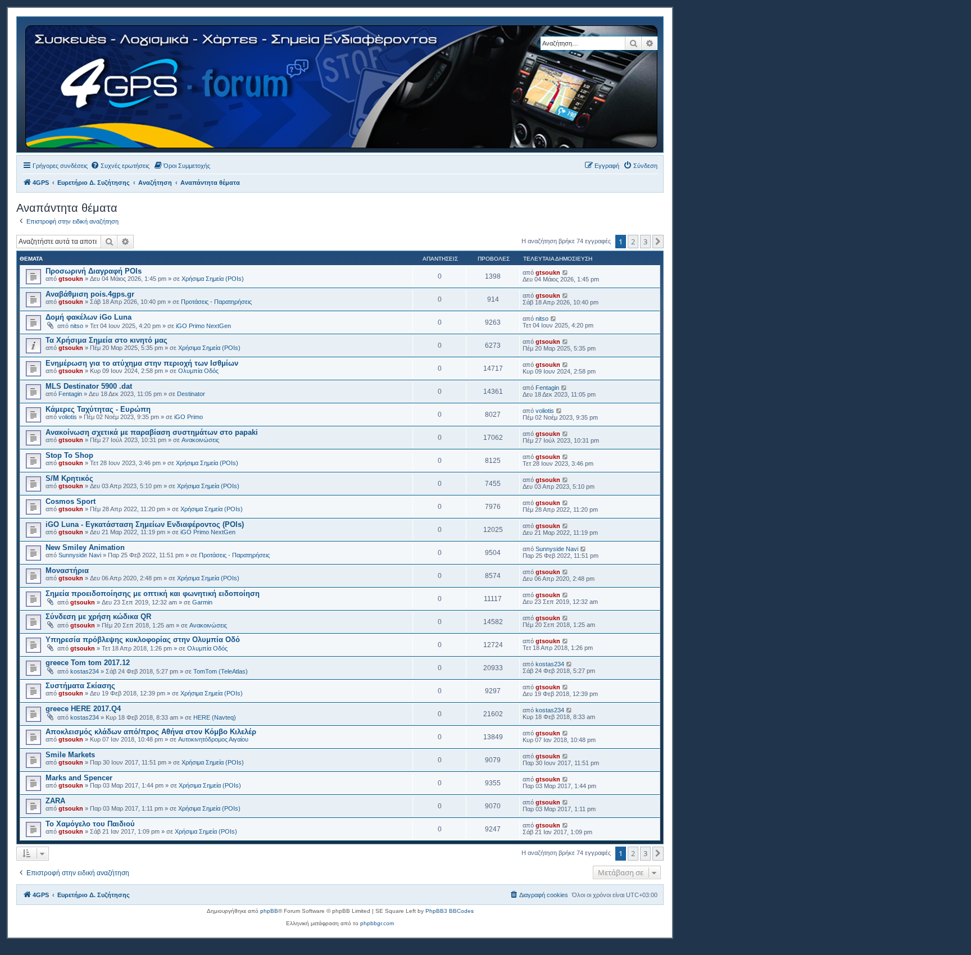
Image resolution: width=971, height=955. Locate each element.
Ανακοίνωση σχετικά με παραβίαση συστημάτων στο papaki (152, 432)
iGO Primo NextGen (203, 325)
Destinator (191, 393)
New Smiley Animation (85, 547)
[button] (658, 241)
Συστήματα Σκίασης (80, 685)
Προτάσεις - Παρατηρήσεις (216, 301)
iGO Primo (188, 416)
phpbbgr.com (377, 923)
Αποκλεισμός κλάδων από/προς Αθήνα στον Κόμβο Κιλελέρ (151, 731)
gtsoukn (70, 278)
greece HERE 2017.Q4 (83, 708)
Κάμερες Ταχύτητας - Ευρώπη (98, 409)
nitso (76, 325)
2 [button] (633, 242)
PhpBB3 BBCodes (449, 911)
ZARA (55, 801)
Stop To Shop (69, 455)
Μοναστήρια (67, 570)
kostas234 (84, 671)
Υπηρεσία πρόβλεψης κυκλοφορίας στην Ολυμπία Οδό (143, 639)
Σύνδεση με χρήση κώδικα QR (98, 616)
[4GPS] (342, 84)
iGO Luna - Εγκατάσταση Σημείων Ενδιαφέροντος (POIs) (145, 524)
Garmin (202, 602)
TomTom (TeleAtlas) (220, 671)
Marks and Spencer (79, 778)
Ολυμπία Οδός (198, 370)
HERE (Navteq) (214, 717)
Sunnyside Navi (79, 555)
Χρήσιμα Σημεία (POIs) (213, 278)
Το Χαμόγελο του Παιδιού (90, 824)
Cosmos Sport (71, 501)
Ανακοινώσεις (200, 439)
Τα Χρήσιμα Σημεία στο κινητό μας (106, 340)
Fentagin (70, 393)
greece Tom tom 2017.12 (88, 662)
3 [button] (645, 242)
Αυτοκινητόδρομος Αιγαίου (213, 739)
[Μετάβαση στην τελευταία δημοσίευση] (565, 272)
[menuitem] (119, 165)
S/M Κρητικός (69, 478)
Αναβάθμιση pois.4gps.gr (90, 294)
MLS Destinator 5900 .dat (89, 386)
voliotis (67, 416)
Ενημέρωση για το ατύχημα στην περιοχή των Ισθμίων (142, 363)
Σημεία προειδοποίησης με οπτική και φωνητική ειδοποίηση (153, 593)
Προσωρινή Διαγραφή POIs (94, 271)
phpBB (269, 911)
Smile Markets (70, 755)
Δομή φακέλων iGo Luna (88, 317)
